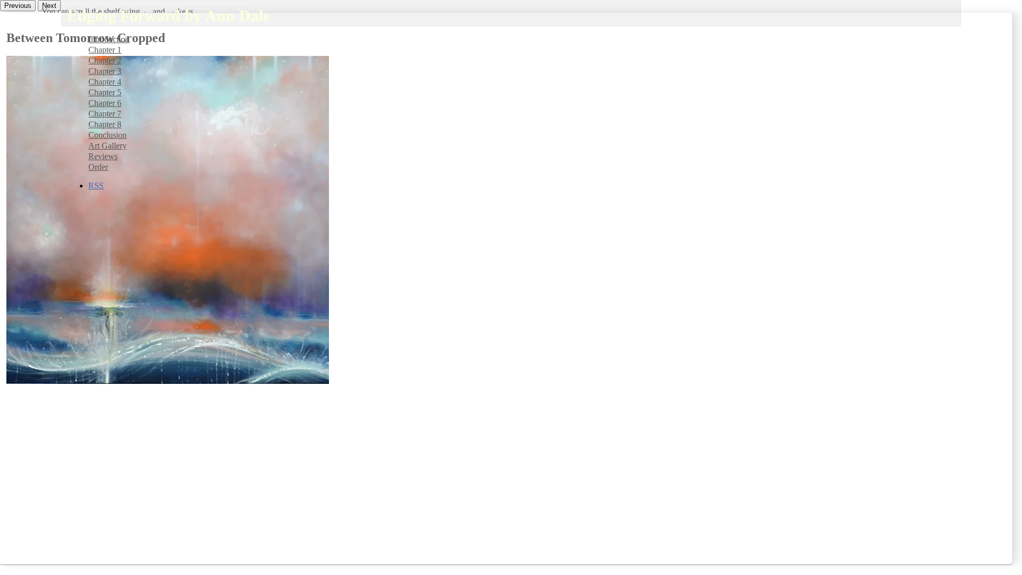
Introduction (108, 39)
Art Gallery (107, 145)
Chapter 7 (104, 113)
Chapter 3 (104, 71)
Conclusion (107, 134)
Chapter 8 (104, 124)
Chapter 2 (104, 60)
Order (98, 166)
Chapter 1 (104, 49)
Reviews (103, 156)
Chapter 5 (104, 92)
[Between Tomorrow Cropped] (167, 380)
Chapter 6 (104, 103)
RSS (96, 185)
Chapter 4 (104, 81)
